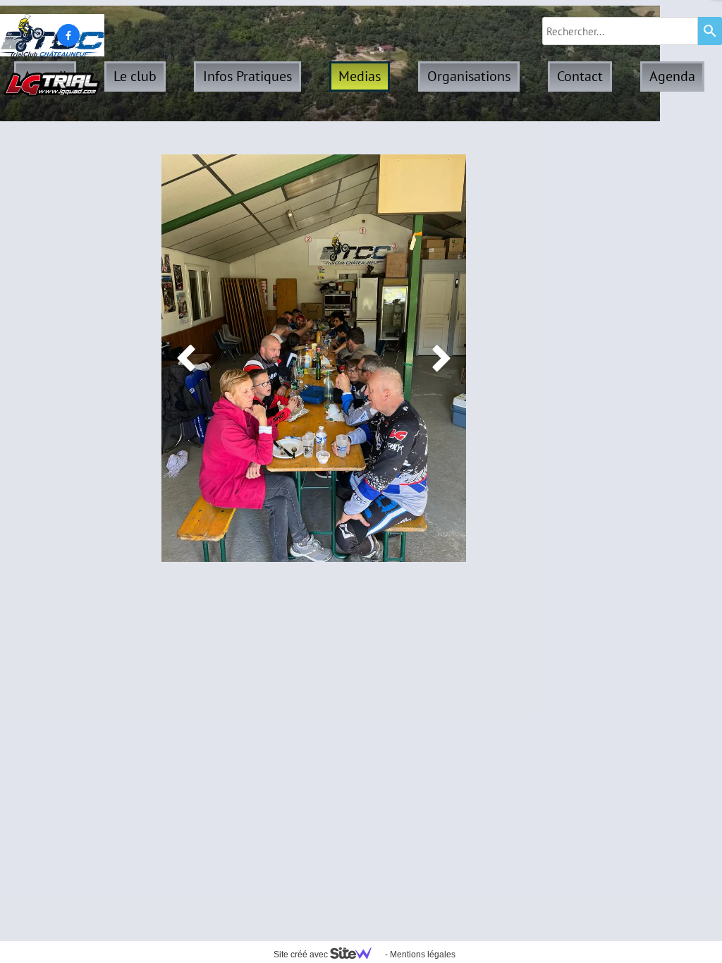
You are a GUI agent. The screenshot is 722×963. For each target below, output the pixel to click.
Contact (580, 76)
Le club (135, 76)
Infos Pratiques (247, 76)
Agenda (672, 76)
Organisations (468, 76)
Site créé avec (302, 954)
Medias (359, 76)
